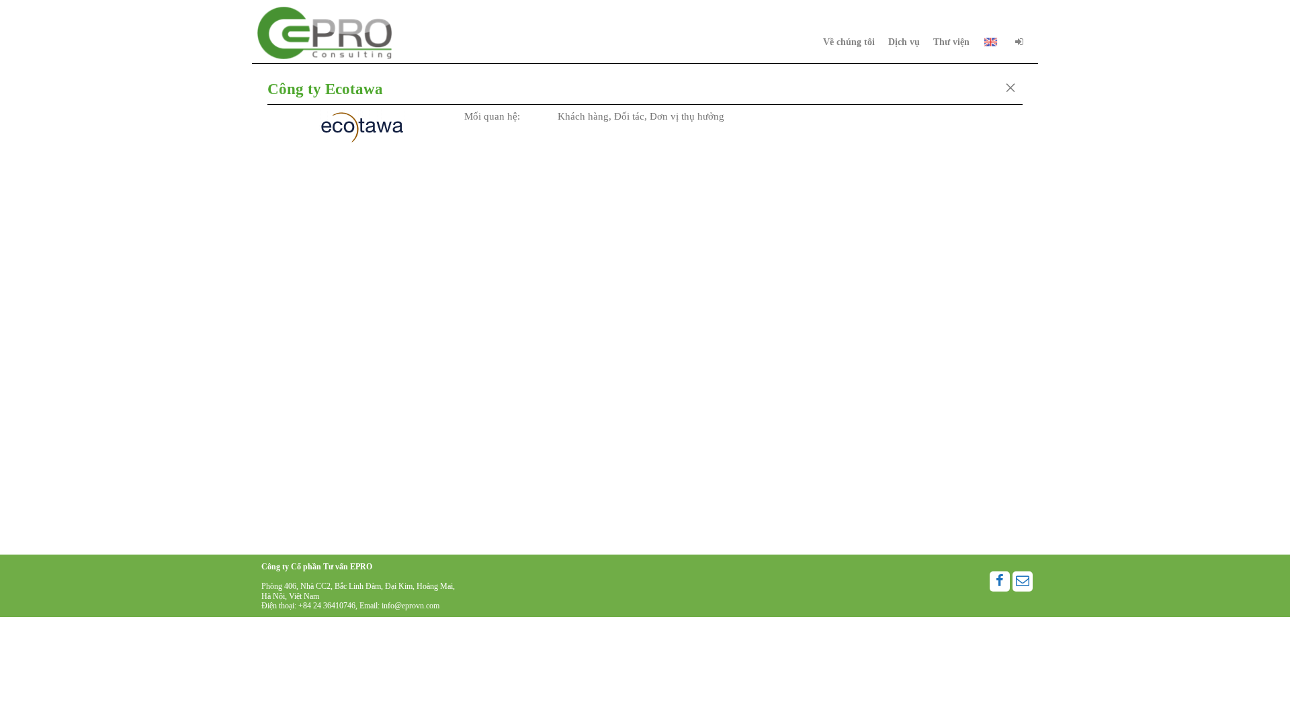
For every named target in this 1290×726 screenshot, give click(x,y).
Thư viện (951, 42)
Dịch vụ (904, 42)
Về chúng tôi (849, 42)
